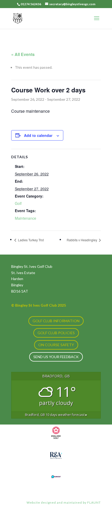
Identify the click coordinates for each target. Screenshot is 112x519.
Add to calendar (38, 135)
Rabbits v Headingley (82, 240)
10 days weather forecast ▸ (56, 415)
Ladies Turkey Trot (30, 240)
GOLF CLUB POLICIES (56, 333)
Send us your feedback (56, 357)
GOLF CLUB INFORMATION (56, 321)
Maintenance (25, 218)
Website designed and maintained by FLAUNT (64, 502)
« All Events (23, 54)
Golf (18, 203)
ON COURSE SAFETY (56, 345)
